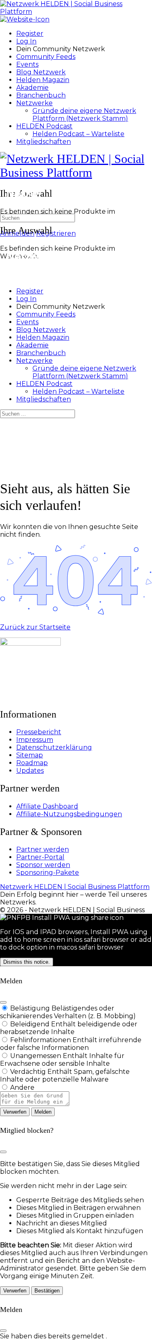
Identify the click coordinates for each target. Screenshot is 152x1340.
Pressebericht (38, 732)
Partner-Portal (40, 857)
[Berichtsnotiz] (34, 1104)
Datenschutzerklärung (54, 747)
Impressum (34, 740)
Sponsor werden (43, 865)
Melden (42, 1112)
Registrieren (56, 233)
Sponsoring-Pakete (47, 872)
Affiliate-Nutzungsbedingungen (69, 814)
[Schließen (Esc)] (3, 1002)
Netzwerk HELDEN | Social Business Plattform (75, 887)
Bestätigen (47, 1291)
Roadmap (32, 763)
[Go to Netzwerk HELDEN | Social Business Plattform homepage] (76, 11)
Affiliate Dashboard (47, 806)
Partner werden (42, 849)
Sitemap (29, 755)
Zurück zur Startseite (35, 627)
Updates (30, 770)
